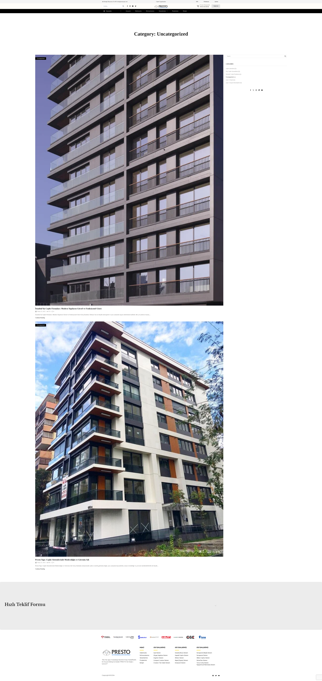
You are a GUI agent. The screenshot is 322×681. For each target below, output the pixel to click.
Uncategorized (41, 58)
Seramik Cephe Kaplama (232, 74)
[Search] (123, 6)
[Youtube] (132, 6)
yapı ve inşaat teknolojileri (233, 82)
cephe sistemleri (230, 68)
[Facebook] (127, 6)
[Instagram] (130, 6)
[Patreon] (259, 90)
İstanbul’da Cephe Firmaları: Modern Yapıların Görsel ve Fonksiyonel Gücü (68, 309)
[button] (197, 1)
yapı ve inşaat (229, 80)
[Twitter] (253, 90)
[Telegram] (135, 6)
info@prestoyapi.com (122, 1)
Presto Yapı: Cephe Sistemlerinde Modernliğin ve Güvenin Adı (62, 560)
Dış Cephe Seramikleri (232, 71)
